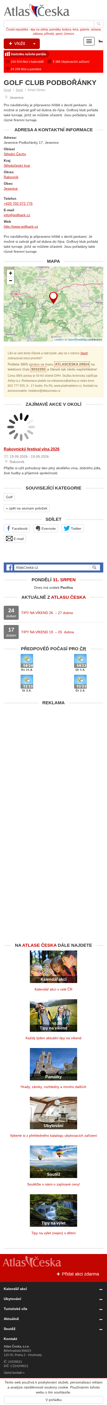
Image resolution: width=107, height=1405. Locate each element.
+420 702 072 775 (18, 204)
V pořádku (54, 1400)
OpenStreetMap (77, 339)
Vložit (19, 43)
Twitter (75, 528)
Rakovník (11, 177)
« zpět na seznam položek (26, 508)
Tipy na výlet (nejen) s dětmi (53, 1233)
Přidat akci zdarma (80, 1274)
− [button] (10, 281)
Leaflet (58, 339)
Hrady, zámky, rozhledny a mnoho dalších (53, 1087)
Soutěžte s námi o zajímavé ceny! (53, 1184)
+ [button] (10, 273)
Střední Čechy (15, 154)
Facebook (19, 528)
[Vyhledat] (98, 24)
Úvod (7, 90)
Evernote (48, 528)
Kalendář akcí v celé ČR (53, 989)
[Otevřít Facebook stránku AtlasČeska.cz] (53, 567)
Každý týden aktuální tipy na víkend (53, 1038)
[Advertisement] (53, 762)
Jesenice (11, 188)
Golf (9, 497)
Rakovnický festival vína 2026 (31, 449)
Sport (19, 90)
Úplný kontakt (13, 1372)
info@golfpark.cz (17, 215)
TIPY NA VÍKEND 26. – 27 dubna (47, 613)
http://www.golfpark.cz (21, 226)
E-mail (18, 539)
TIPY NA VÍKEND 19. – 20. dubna (47, 632)
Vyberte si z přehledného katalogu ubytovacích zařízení (53, 1136)
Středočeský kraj (17, 166)
